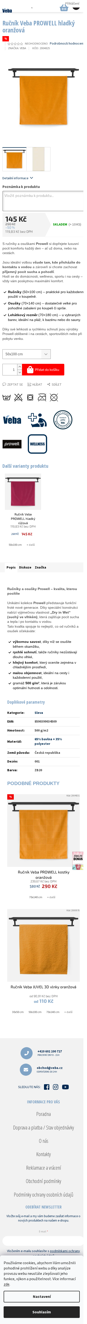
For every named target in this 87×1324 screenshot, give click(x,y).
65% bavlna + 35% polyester (48, 741)
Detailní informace (15, 178)
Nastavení (42, 1296)
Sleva (39, 712)
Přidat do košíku (47, 369)
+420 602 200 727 (49, 1053)
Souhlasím (41, 1312)
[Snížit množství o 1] (19, 372)
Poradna (43, 1113)
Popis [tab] (11, 567)
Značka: (17, 48)
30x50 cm (18, 1012)
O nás (43, 1140)
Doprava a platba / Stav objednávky (43, 1127)
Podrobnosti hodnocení (67, 43)
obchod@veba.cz (50, 1069)
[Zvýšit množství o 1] (19, 367)
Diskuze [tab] (25, 567)
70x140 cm (35, 897)
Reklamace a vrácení (43, 1167)
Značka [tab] (40, 567)
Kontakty (43, 1154)
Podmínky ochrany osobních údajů (43, 1194)
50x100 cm (15, 545)
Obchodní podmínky (43, 1180)
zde (6, 1284)
